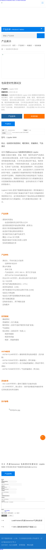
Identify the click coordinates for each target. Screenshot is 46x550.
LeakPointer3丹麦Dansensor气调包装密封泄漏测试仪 (27, 521)
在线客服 (34, 116)
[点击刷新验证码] (7, 511)
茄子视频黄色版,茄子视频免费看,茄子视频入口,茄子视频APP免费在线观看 (13, 0)
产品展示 (21, 45)
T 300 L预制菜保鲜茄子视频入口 (24, 527)
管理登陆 (22, 545)
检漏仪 (29, 45)
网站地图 (30, 545)
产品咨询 (11, 116)
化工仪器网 (13, 545)
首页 (14, 45)
